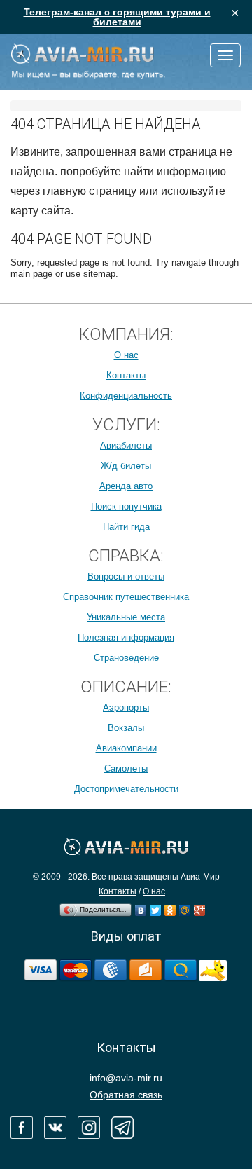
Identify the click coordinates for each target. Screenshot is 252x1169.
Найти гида (126, 526)
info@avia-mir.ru (126, 1077)
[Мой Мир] (185, 906)
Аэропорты (126, 707)
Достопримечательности (126, 789)
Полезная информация (126, 637)
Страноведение (126, 657)
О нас (126, 355)
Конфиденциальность (126, 395)
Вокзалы (126, 728)
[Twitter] (155, 906)
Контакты (126, 375)
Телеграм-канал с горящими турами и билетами (117, 16)
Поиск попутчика (126, 506)
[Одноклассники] (170, 906)
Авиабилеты (126, 445)
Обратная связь (126, 1094)
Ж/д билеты (126, 465)
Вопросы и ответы (126, 576)
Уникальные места (126, 617)
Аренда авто (126, 486)
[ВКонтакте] (141, 906)
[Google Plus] (199, 906)
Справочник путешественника (126, 597)
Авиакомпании (126, 748)
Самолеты (126, 768)
